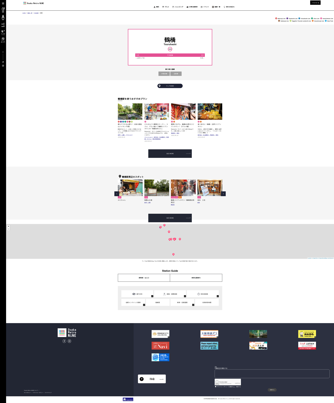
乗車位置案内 (196, 278)
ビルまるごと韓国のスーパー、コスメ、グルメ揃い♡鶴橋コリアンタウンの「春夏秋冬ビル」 (156, 126)
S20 (176, 197)
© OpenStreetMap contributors (326, 258)
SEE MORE (170, 153)
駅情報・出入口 (144, 278)
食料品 (156, 137)
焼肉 (178, 133)
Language (314, 2)
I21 (180, 197)
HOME (24, 13)
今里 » (202, 58)
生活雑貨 (162, 137)
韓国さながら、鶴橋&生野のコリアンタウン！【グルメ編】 (182, 125)
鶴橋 (41, 13)
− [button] (8, 229)
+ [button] (8, 226)
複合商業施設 (156, 139)
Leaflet (309, 258)
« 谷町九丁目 (140, 58)
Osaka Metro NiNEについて (31, 390)
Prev (116, 193)
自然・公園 (121, 135)
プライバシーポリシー (222, 387)
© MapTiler (315, 258)
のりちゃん (122, 200)
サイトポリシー (27, 392)
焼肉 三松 (201, 200)
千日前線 (36, 13)
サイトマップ (48, 392)
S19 (120, 197)
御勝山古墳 (148, 200)
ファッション (148, 137)
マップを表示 (170, 86)
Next (223, 193)
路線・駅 (30, 13)
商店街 (173, 133)
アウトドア (129, 135)
